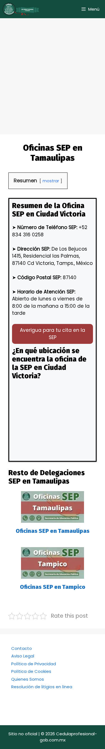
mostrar (51, 181)
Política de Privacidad (33, 664)
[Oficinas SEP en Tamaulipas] (52, 519)
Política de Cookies (31, 671)
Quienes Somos (27, 679)
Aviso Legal (22, 656)
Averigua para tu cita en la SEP (52, 334)
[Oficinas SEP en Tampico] (52, 575)
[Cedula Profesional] (21, 9)
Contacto (21, 648)
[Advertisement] (52, 73)
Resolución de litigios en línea (41, 687)
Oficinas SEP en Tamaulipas (53, 531)
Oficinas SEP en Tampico (52, 587)
